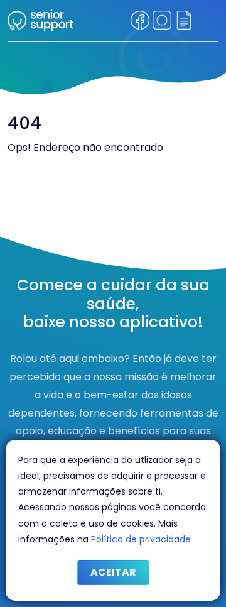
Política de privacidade (141, 539)
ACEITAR (113, 572)
